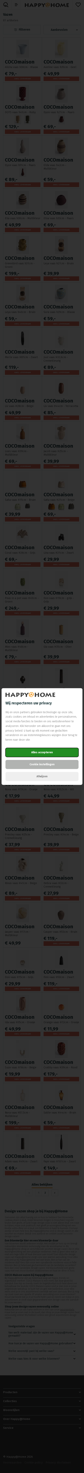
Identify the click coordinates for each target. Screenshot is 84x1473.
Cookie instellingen (42, 764)
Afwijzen (42, 776)
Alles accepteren (42, 752)
